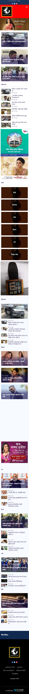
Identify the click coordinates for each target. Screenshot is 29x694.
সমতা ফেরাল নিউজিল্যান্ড (15, 581)
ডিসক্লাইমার (15, 674)
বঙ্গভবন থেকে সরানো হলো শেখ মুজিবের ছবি (17, 543)
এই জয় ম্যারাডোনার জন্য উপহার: (17, 577)
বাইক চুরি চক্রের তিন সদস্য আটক (19, 123)
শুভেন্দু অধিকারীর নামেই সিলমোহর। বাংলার (15, 505)
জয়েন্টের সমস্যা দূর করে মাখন (16, 612)
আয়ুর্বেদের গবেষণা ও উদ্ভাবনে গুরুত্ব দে (16, 534)
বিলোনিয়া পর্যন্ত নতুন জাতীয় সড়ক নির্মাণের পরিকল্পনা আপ (17, 343)
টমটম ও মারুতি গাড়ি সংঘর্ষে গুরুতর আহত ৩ (16, 324)
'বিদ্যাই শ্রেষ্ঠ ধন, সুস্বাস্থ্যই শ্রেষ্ (16, 492)
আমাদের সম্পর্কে (13, 1)
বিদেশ (14, 230)
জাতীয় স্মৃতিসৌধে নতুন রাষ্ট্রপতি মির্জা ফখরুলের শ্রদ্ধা (12, 525)
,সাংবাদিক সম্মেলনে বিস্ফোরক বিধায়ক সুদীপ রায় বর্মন (12, 61)
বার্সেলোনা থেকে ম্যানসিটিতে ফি (17, 586)
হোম (9, 1)
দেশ (14, 242)
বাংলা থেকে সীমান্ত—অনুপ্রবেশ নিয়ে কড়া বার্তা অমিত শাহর (13, 485)
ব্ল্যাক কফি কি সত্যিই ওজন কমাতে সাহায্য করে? (13, 604)
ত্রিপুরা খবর (6, 34)
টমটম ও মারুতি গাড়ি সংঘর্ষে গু (19, 90)
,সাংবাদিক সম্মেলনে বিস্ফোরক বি (17, 97)
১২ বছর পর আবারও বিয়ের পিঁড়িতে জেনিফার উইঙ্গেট (12, 379)
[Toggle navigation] (27, 7)
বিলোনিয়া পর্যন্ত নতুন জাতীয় (19, 109)
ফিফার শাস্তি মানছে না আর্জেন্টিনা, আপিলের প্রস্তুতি (14, 569)
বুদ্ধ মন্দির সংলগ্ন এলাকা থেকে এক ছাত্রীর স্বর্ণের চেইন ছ (13, 78)
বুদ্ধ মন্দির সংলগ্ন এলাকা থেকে (18, 103)
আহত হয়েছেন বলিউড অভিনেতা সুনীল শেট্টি (13, 396)
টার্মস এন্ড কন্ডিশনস (8, 671)
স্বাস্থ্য (14, 193)
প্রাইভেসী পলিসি (20, 671)
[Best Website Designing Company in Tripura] (18, 690)
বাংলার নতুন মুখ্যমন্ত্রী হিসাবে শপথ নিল (17, 499)
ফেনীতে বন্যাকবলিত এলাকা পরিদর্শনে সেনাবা (16, 549)
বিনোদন (14, 205)
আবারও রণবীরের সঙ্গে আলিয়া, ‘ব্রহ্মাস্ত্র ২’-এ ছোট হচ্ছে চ (13, 362)
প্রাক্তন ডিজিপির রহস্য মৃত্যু (19, 116)
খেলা (14, 217)
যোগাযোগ (18, 1)
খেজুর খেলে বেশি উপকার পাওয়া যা (18, 617)
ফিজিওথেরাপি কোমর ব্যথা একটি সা (17, 623)
